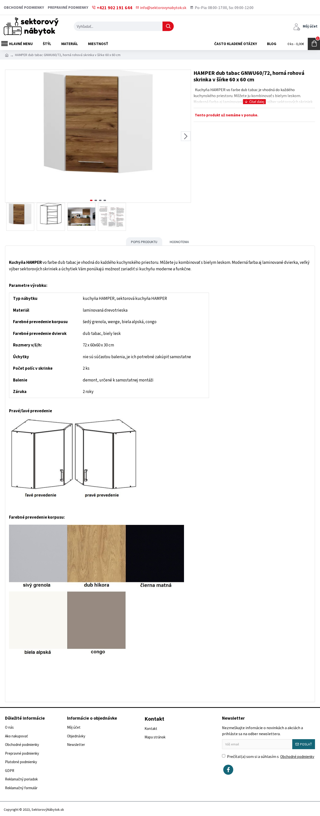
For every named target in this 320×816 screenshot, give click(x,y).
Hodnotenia (179, 242)
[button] (10, 136)
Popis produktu (144, 242)
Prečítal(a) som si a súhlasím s (270, 756)
